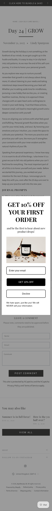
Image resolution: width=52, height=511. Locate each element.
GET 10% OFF (26, 282)
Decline (26, 293)
